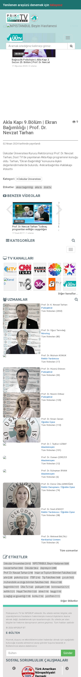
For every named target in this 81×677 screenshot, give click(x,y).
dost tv (47, 187)
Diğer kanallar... (68, 293)
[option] (34, 50)
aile (8, 577)
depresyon (48, 568)
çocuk (68, 577)
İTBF (35, 577)
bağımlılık (11, 587)
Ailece (56, 582)
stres (43, 591)
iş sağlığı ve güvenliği (17, 596)
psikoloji (21, 577)
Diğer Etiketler (69, 600)
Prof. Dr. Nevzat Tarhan (18, 573)
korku (37, 596)
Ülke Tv (27, 587)
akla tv (38, 187)
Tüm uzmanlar (69, 550)
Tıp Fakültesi (51, 577)
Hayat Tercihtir (27, 591)
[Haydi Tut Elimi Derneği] (40, 670)
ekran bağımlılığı (24, 187)
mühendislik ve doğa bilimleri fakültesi (26, 582)
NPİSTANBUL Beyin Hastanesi (51, 563)
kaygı (56, 591)
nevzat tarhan (13, 568)
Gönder (68, 653)
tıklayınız (56, 5)
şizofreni (52, 596)
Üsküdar (31, 568)
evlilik (9, 591)
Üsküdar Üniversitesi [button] (29, 179)
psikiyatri (42, 587)
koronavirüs (60, 587)
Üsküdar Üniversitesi (17, 563)
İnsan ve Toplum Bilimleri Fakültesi (55, 573)
